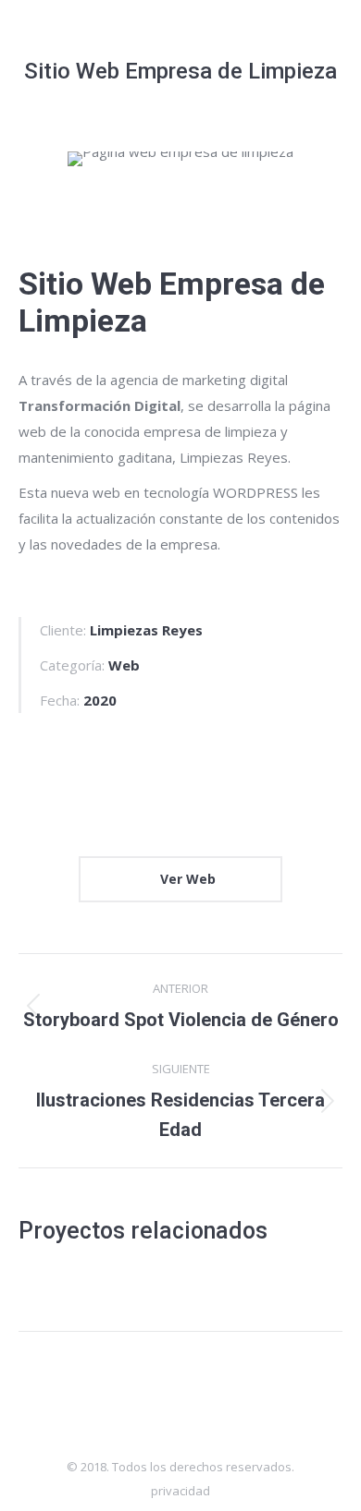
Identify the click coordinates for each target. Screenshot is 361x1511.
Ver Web (186, 879)
